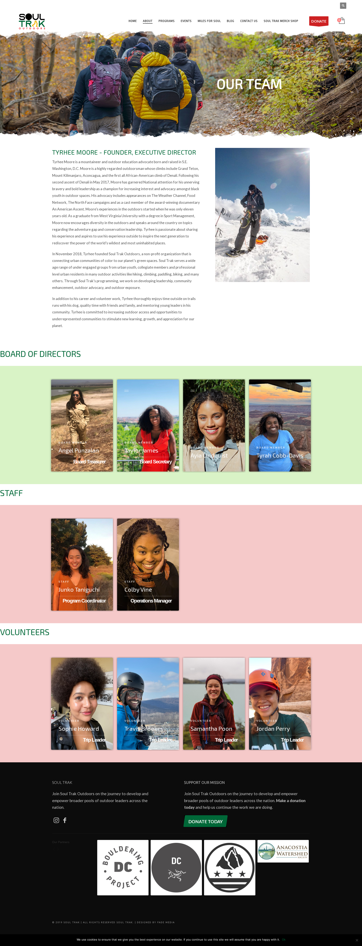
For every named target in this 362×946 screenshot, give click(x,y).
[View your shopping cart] (341, 21)
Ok (284, 939)
